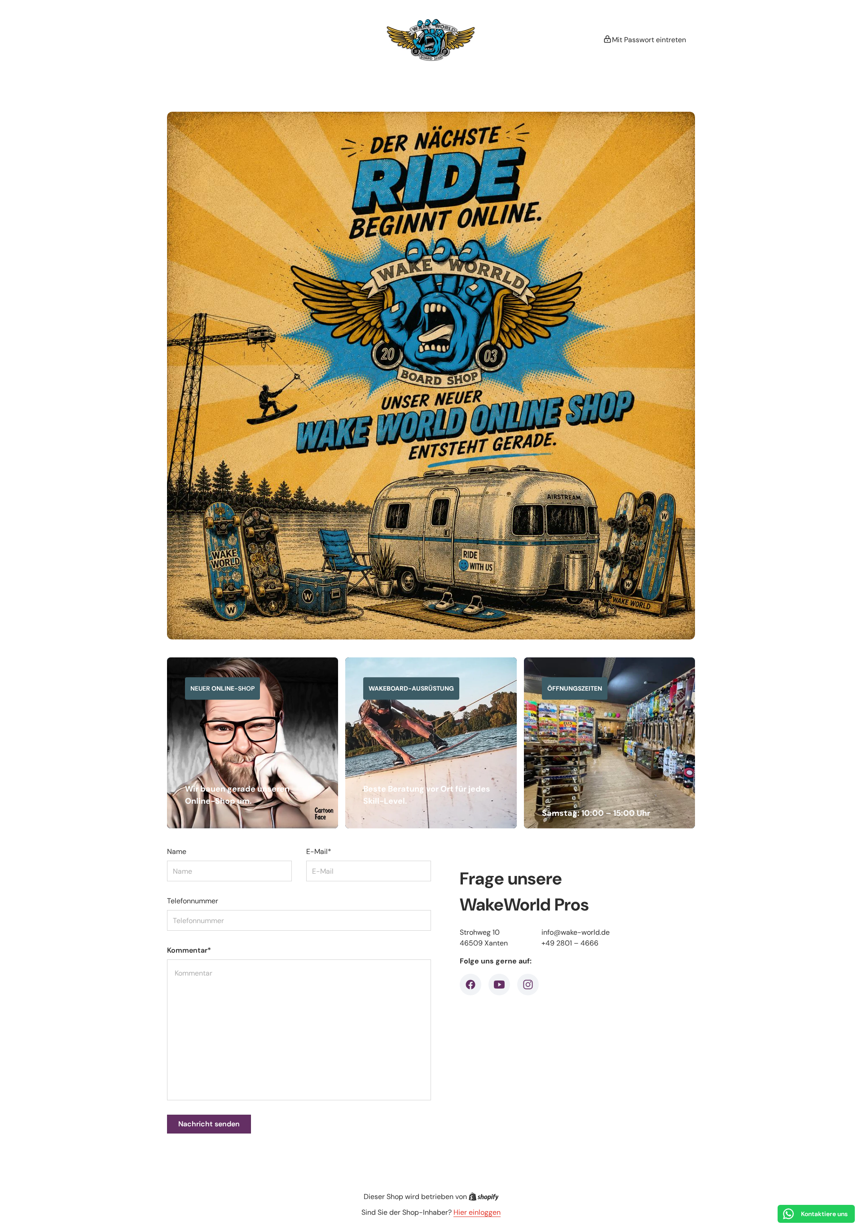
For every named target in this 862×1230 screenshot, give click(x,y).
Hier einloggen (477, 1212)
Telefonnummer (192, 901)
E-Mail (318, 851)
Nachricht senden (209, 1124)
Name (176, 851)
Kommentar (189, 950)
